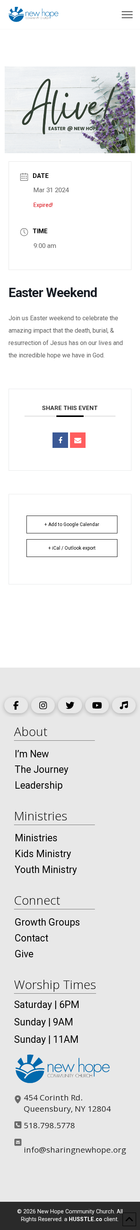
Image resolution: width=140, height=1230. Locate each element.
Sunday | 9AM (43, 1022)
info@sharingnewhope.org (75, 1149)
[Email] (78, 440)
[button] (127, 14)
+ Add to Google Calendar (71, 524)
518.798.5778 (49, 1125)
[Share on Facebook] (60, 440)
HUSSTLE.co (85, 1219)
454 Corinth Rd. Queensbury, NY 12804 (67, 1103)
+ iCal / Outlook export (72, 548)
